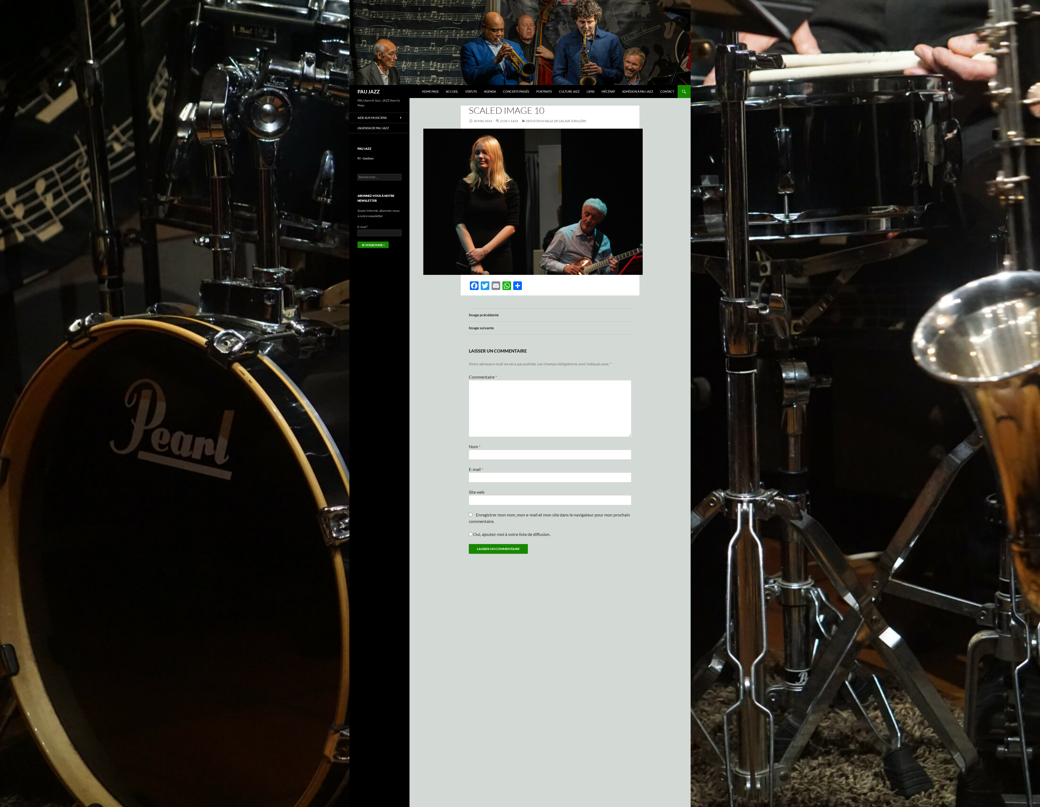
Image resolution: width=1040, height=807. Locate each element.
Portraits (544, 91)
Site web (477, 491)
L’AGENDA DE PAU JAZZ (373, 128)
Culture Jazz (569, 91)
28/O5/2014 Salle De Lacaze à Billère (556, 121)
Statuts (471, 91)
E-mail (476, 469)
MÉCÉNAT (608, 91)
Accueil (452, 91)
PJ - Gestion (366, 158)
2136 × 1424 (509, 121)
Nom (474, 446)
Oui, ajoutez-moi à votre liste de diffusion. (511, 534)
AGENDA (490, 91)
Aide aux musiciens (372, 117)
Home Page (430, 91)
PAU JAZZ (369, 92)
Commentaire (483, 376)
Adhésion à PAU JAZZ (637, 91)
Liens (590, 91)
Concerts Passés (516, 91)
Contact (667, 91)
